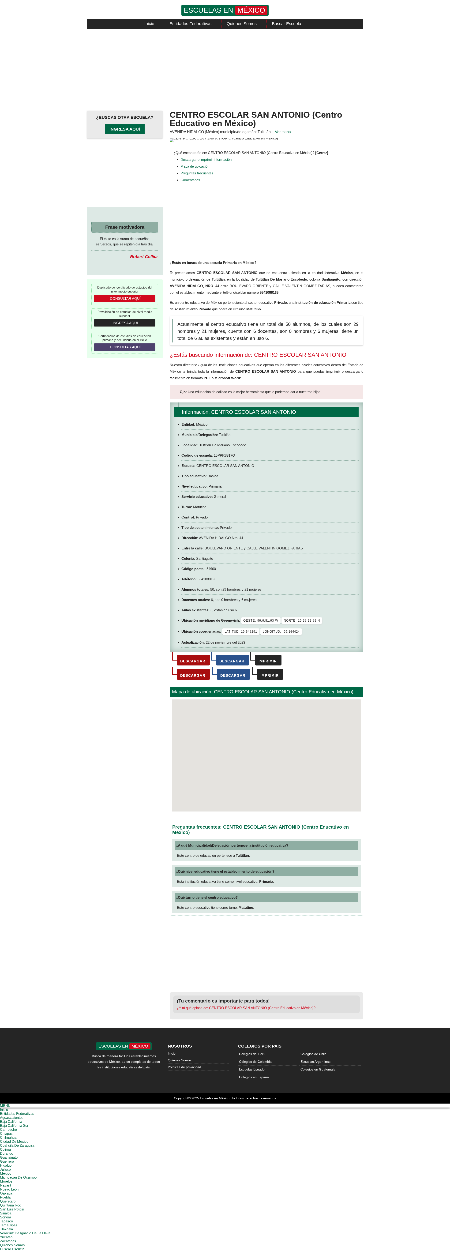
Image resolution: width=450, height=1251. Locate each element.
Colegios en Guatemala (317, 1069)
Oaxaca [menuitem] (6, 1193)
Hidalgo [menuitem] (5, 1165)
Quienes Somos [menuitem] (12, 1245)
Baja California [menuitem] (11, 1121)
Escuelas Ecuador (252, 1069)
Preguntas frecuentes (196, 173)
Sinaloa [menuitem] (5, 1213)
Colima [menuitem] (5, 1149)
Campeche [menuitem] (8, 1129)
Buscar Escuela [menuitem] (12, 1249)
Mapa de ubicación (194, 166)
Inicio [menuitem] (4, 1110)
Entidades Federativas (190, 23)
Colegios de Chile (313, 1054)
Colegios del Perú (252, 1054)
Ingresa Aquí (124, 129)
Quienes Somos (242, 23)
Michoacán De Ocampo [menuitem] (18, 1177)
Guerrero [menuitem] (7, 1161)
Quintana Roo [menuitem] (10, 1205)
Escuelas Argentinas (315, 1061)
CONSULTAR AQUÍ (125, 299)
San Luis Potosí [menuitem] (12, 1209)
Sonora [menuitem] (5, 1217)
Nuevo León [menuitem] (9, 1189)
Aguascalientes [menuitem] (11, 1118)
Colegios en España (254, 1077)
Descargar (192, 661)
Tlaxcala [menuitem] (6, 1229)
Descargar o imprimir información (206, 160)
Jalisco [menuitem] (5, 1169)
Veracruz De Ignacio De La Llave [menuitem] (25, 1233)
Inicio (149, 23)
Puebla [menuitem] (5, 1197)
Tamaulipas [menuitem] (8, 1225)
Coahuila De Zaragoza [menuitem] (17, 1145)
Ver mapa (283, 132)
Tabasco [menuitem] (6, 1221)
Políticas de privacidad (184, 1067)
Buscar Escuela (286, 23)
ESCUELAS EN (224, 10)
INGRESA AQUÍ (125, 323)
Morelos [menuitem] (6, 1181)
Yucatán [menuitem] (6, 1237)
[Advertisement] (225, 71)
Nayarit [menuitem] (5, 1185)
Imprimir (268, 661)
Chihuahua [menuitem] (8, 1137)
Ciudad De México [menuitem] (14, 1141)
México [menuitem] (5, 1173)
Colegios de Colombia (255, 1061)
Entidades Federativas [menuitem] (17, 1114)
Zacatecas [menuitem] (8, 1241)
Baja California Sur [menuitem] (14, 1125)
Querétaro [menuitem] (7, 1201)
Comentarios (190, 180)
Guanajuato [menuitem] (9, 1157)
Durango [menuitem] (6, 1153)
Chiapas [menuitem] (6, 1133)
